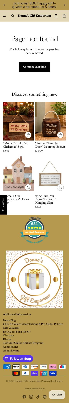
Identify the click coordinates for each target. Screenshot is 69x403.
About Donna (11, 351)
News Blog (9, 320)
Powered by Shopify (52, 381)
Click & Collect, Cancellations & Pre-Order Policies (33, 324)
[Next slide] (65, 5)
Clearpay (8, 335)
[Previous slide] (4, 5)
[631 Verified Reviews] (34, 246)
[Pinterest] (44, 397)
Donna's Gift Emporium (27, 381)
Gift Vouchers (11, 328)
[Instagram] (31, 397)
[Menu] (4, 15)
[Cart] (64, 16)
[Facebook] (24, 397)
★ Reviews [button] (3, 205)
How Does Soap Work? (17, 332)
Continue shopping (34, 67)
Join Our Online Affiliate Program (23, 343)
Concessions (10, 347)
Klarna (7, 339)
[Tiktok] (38, 397)
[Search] (12, 16)
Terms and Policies (35, 389)
